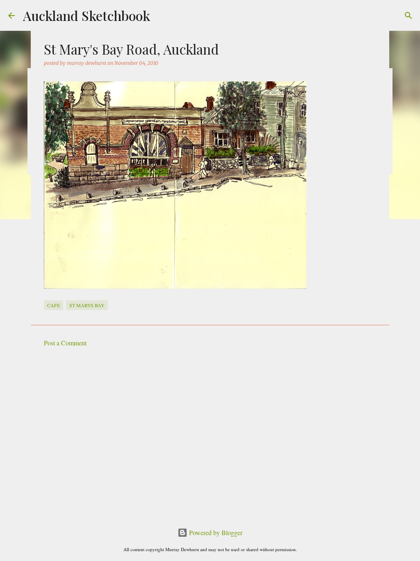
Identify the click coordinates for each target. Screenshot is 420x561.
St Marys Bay (87, 305)
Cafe (53, 305)
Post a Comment (65, 342)
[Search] (408, 15)
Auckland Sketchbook (86, 15)
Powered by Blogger (214, 532)
